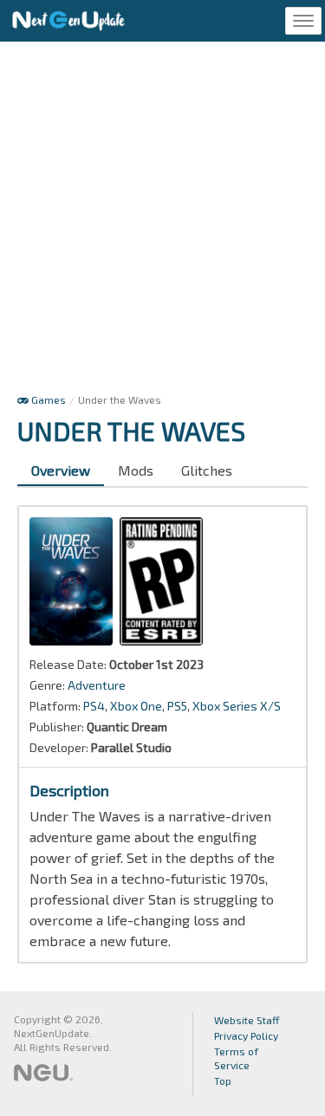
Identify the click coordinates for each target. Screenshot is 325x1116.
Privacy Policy (246, 1035)
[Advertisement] (162, 221)
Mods (135, 470)
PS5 (177, 705)
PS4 (94, 705)
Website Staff (247, 1020)
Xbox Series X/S (236, 705)
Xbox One (136, 705)
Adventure (97, 685)
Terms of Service (236, 1058)
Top (222, 1080)
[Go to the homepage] (68, 21)
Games (47, 399)
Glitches (206, 470)
